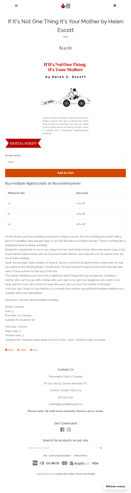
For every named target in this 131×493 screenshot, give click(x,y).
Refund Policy (81, 456)
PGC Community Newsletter (57, 456)
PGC (65, 36)
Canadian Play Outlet (64, 474)
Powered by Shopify (85, 474)
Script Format (13, 155)
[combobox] (61, 448)
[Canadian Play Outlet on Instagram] (69, 430)
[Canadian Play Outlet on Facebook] (62, 430)
